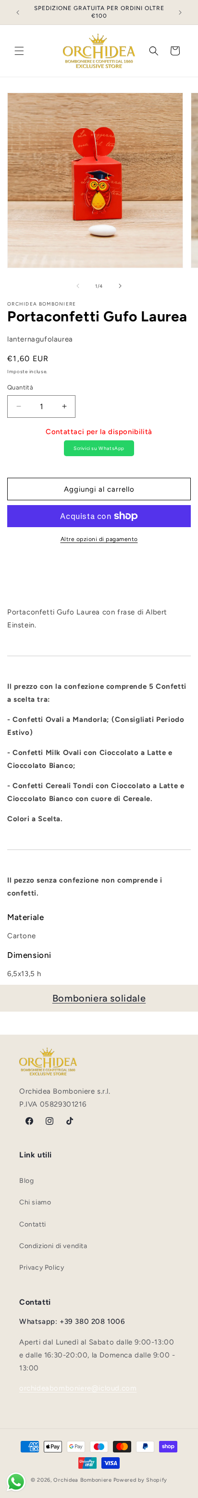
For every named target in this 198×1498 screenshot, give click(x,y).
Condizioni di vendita (53, 1246)
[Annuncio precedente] (17, 12)
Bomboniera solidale (99, 998)
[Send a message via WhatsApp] (16, 1482)
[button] (19, 50)
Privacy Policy (41, 1267)
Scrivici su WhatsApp (99, 448)
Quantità (20, 387)
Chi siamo (35, 1202)
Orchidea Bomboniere (82, 1480)
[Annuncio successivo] (180, 12)
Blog (26, 1181)
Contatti (32, 1224)
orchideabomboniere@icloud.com (77, 1388)
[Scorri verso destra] (120, 285)
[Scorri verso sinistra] (77, 285)
